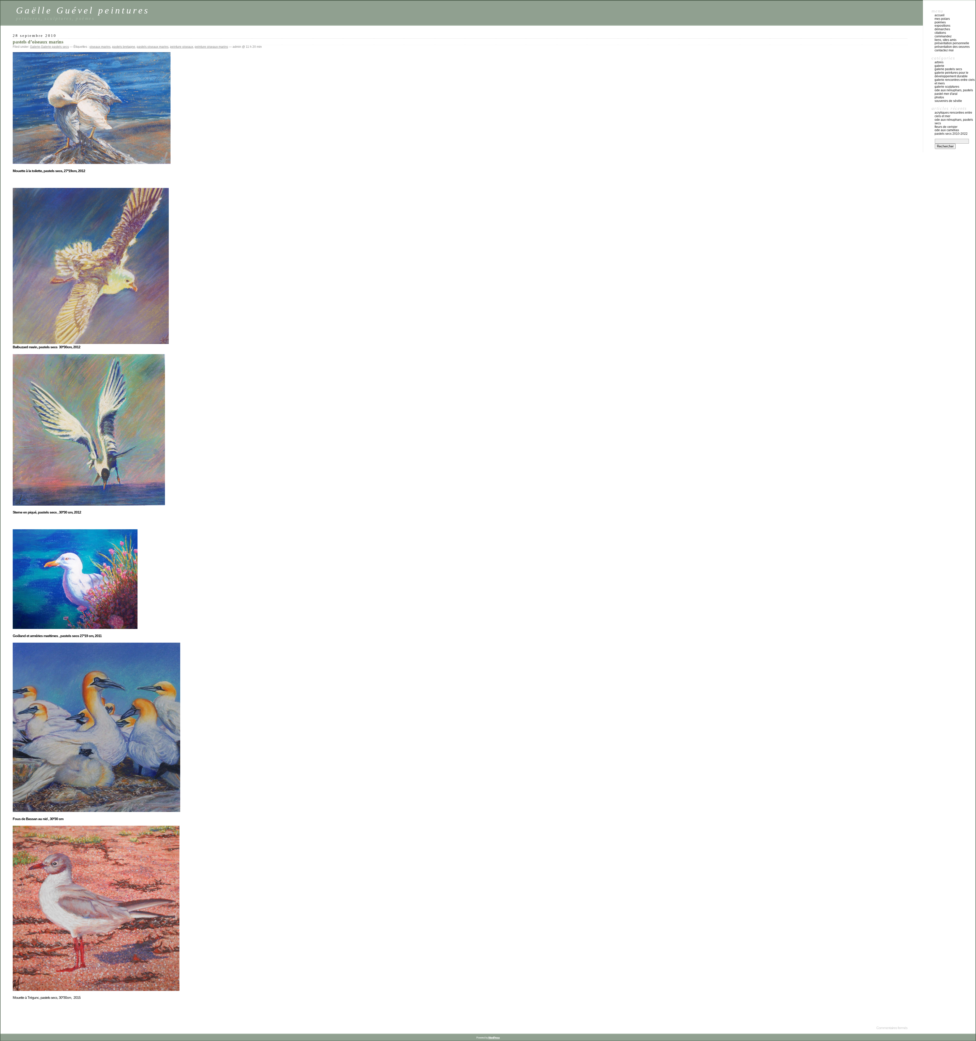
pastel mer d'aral (946, 94)
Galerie (35, 47)
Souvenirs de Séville (948, 101)
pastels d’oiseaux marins (38, 41)
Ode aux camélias (947, 130)
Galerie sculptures (947, 86)
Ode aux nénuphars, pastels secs (954, 121)
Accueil (939, 15)
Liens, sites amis (945, 40)
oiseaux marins (100, 47)
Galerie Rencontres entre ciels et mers (955, 81)
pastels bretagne (123, 47)
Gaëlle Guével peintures (82, 10)
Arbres (939, 62)
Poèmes (940, 22)
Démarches (942, 29)
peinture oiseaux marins (211, 47)
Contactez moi (944, 50)
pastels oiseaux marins (153, 47)
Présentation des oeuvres (952, 47)
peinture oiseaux (181, 47)
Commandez (943, 36)
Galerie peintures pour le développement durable (951, 74)
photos (939, 97)
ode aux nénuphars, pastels (954, 90)
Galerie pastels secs (55, 47)
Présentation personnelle (952, 43)
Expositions (942, 25)
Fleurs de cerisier (946, 127)
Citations (940, 33)
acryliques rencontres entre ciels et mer (953, 114)
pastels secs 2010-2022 (951, 133)
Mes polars (942, 19)
